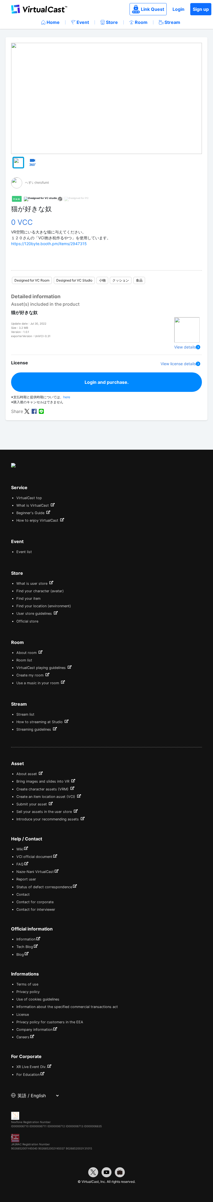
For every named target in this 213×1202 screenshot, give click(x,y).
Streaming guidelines (34, 729)
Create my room (30, 675)
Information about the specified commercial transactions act (67, 1007)
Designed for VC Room (31, 280)
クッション (120, 280)
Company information (34, 1029)
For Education (28, 1074)
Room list (24, 660)
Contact (23, 894)
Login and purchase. (107, 382)
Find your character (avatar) (40, 591)
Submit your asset (32, 804)
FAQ (20, 864)
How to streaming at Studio (40, 722)
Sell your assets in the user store (44, 812)
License (22, 1014)
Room (141, 22)
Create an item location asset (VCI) (46, 797)
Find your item (28, 598)
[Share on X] (26, 411)
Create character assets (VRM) (43, 789)
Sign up (201, 9)
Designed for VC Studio (74, 280)
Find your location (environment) (43, 606)
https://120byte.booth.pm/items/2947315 (49, 243)
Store (112, 22)
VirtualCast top (29, 498)
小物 (102, 280)
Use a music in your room (38, 683)
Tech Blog (24, 947)
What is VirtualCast (33, 505)
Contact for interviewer (35, 909)
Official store (27, 621)
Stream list (25, 714)
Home (53, 22)
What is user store (32, 583)
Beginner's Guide (30, 513)
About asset (27, 774)
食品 (139, 280)
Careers (22, 1037)
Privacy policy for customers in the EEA (49, 1022)
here (66, 397)
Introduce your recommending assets (48, 819)
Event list (24, 552)
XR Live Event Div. (31, 1067)
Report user (26, 879)
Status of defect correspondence (44, 887)
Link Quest (152, 9)
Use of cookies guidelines (37, 999)
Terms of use (27, 984)
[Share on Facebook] (34, 411)
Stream (172, 22)
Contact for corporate (35, 902)
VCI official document (34, 857)
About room (27, 653)
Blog (20, 954)
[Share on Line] (41, 411)
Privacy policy (28, 992)
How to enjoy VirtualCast (37, 520)
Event (83, 22)
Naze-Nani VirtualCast (35, 872)
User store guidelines (34, 613)
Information (26, 939)
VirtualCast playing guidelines (41, 668)
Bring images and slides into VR (43, 781)
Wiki (19, 849)
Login (178, 9)
